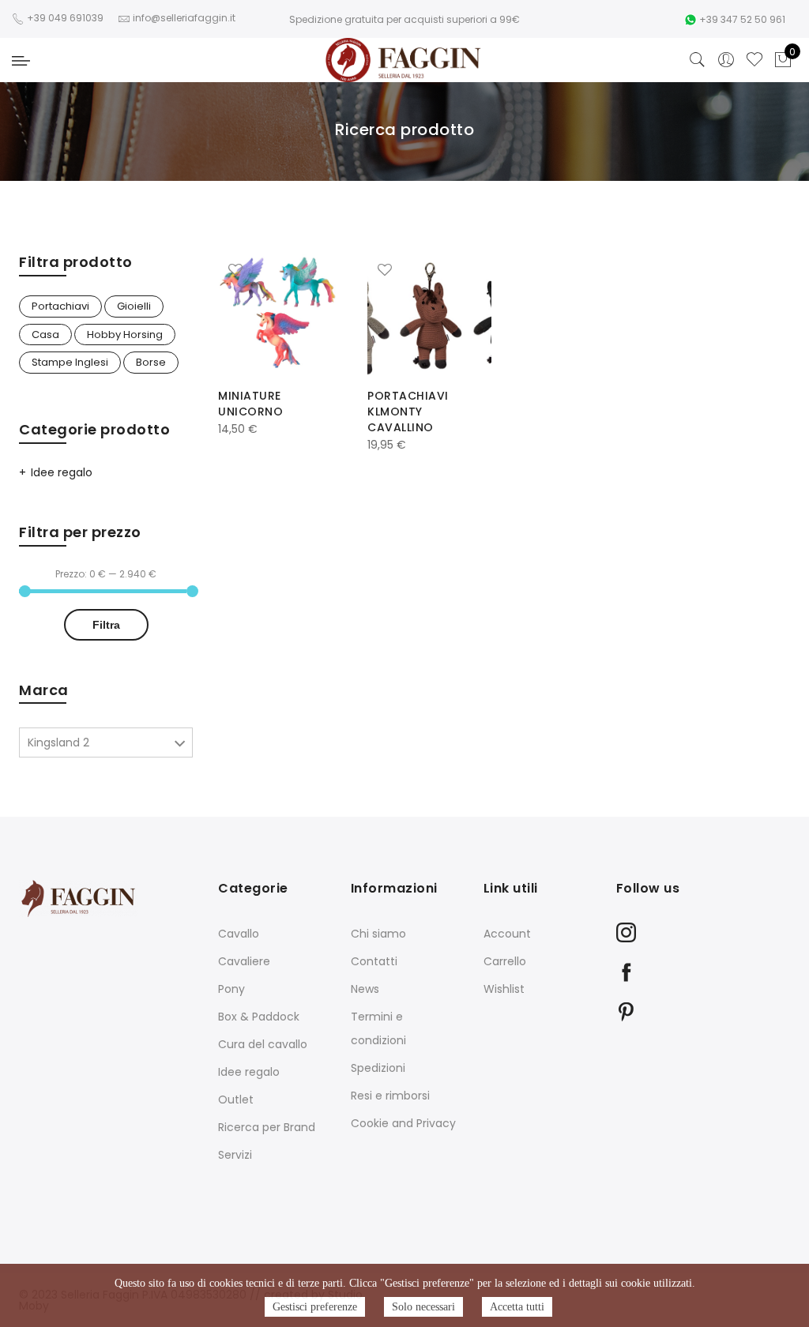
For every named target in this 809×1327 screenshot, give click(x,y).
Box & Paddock (258, 1016)
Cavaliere (244, 961)
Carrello (505, 961)
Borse (151, 362)
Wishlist (504, 989)
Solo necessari (423, 1307)
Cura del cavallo (262, 1044)
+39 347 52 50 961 (742, 19)
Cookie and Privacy (403, 1123)
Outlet (236, 1099)
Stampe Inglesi (70, 362)
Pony (231, 989)
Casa (45, 334)
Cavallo (238, 934)
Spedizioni (378, 1068)
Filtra (106, 624)
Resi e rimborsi (390, 1095)
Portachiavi (60, 306)
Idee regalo (61, 472)
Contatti (374, 961)
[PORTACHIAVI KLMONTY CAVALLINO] (429, 314)
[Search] (697, 60)
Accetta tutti (517, 1307)
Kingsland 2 (58, 742)
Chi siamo (378, 934)
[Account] (726, 60)
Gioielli (134, 306)
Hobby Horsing (125, 334)
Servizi (235, 1155)
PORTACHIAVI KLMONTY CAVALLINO (408, 411)
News (365, 989)
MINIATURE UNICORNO (250, 403)
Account (507, 934)
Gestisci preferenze (315, 1307)
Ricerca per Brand (266, 1127)
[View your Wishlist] (754, 60)
